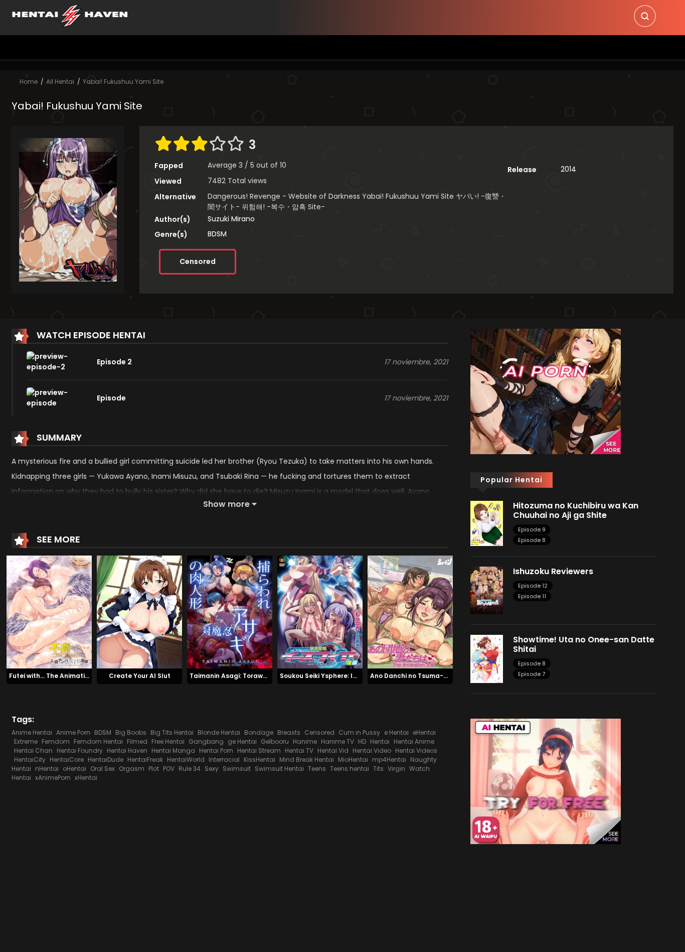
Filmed (137, 741)
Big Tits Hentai (172, 732)
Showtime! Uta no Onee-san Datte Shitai (583, 644)
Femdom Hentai (98, 741)
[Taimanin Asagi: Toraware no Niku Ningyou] (229, 612)
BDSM (217, 234)
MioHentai (353, 759)
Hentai (380, 741)
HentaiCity (30, 759)
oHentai (74, 768)
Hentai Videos (416, 750)
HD (362, 741)
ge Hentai (242, 741)
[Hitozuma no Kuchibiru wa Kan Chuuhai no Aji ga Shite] (486, 523)
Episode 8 (532, 540)
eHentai (424, 732)
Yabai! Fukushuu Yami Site (123, 81)
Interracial (224, 759)
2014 (568, 169)
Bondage (258, 732)
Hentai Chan (33, 750)
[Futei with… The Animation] (49, 612)
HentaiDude (105, 759)
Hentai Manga (173, 750)
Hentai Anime (414, 741)
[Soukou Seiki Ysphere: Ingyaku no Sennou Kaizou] (320, 612)
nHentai (47, 768)
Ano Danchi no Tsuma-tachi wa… (423, 675)
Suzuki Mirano (231, 219)
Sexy (212, 768)
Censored (198, 261)
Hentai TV (299, 750)
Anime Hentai (32, 732)
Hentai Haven (127, 750)
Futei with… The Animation (51, 675)
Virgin (396, 768)
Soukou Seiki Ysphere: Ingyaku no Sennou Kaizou (357, 675)
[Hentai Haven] (70, 15)
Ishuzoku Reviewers (553, 571)
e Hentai (396, 732)
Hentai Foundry (80, 750)
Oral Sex (102, 768)
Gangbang (206, 741)
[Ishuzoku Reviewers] (486, 590)
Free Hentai (168, 741)
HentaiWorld (186, 759)
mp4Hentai (389, 759)
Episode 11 (532, 596)
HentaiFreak (145, 759)
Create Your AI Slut (139, 675)
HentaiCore (67, 759)
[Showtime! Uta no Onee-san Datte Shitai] (486, 658)
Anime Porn (73, 732)
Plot (153, 768)
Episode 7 (531, 674)
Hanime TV (337, 741)
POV (169, 768)
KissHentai (259, 759)
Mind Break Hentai (306, 759)
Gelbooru (275, 741)
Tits (378, 768)
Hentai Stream (259, 750)
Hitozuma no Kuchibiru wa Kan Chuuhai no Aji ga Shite (575, 510)
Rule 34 (190, 768)
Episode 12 (533, 586)
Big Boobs (130, 732)
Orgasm (131, 768)
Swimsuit (237, 768)
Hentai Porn (216, 750)
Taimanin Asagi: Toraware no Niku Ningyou (258, 675)
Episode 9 (532, 529)
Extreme (26, 741)
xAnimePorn (53, 777)
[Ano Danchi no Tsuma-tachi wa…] (410, 612)
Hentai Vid (333, 750)
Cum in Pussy (359, 732)
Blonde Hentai (219, 732)
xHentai (86, 777)
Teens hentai (349, 768)
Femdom (56, 741)
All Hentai (60, 81)
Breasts (288, 732)
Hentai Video (372, 750)
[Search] (645, 16)
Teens (317, 768)
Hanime (305, 741)
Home (29, 81)
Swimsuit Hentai (279, 768)
